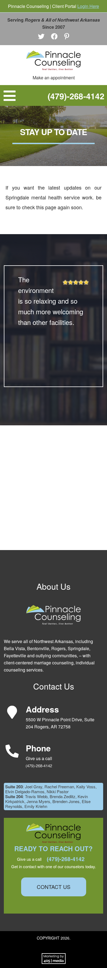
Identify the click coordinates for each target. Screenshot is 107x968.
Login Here (88, 6)
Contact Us (54, 886)
